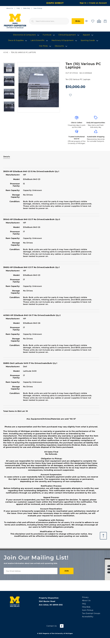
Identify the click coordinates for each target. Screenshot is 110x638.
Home (5, 52)
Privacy (85, 597)
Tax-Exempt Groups (91, 613)
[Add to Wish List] (70, 95)
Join (66, 571)
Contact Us (52, 626)
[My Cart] (105, 21)
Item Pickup (38, 8)
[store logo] (15, 21)
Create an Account (98, 3)
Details (6, 157)
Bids (77, 21)
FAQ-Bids (86, 607)
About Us (9, 8)
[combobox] (49, 21)
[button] (9, 68)
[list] (55, 40)
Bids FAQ (26, 8)
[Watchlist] (86, 21)
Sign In (83, 3)
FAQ (18, 8)
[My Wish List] (92, 21)
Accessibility (87, 617)
